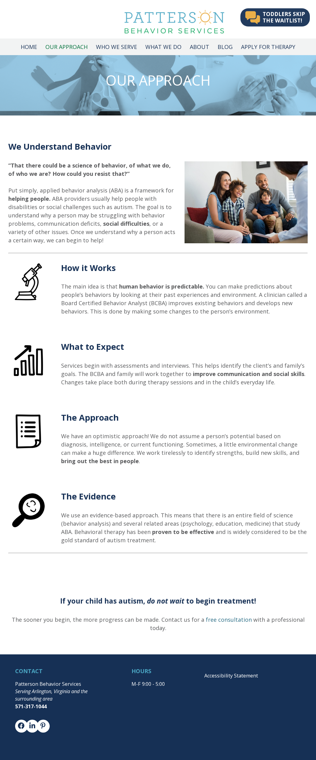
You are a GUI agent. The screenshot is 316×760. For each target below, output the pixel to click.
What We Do (163, 47)
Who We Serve (116, 47)
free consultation (229, 619)
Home (29, 47)
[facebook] (18, 729)
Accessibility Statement (231, 675)
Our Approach (66, 47)
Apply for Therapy (268, 47)
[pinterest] (40, 729)
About (199, 47)
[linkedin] (29, 729)
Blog (225, 47)
